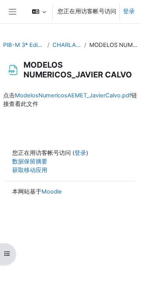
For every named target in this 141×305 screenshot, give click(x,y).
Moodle (52, 191)
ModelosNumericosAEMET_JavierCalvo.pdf (73, 95)
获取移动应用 (29, 170)
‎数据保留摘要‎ (29, 161)
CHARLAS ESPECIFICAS (66, 44)
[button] (39, 11)
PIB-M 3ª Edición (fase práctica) (23, 44)
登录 (129, 11)
